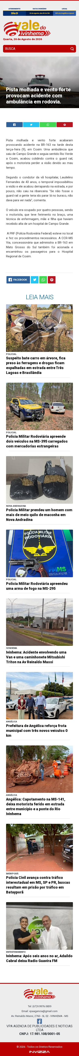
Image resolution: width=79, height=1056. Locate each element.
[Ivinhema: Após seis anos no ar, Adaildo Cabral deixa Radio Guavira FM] (39, 926)
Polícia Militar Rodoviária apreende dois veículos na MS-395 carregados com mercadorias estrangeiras (37, 441)
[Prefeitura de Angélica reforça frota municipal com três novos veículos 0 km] (39, 695)
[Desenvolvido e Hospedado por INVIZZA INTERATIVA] (39, 1051)
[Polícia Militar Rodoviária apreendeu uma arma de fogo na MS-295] (39, 553)
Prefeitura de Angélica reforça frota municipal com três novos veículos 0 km (36, 731)
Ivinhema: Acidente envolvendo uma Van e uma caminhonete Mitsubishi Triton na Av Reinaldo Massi (36, 657)
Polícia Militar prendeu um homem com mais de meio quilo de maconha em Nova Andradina (39, 515)
